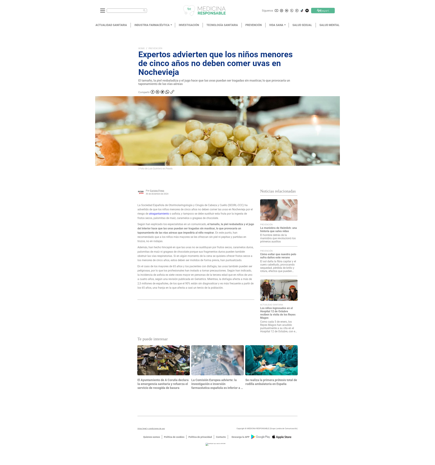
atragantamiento (159, 213)
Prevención (155, 48)
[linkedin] (157, 92)
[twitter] (162, 92)
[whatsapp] (167, 92)
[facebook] (153, 92)
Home (141, 48)
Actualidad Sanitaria (271, 305)
